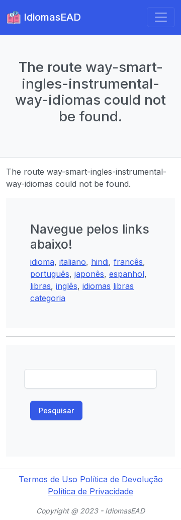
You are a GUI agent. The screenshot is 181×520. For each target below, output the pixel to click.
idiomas (96, 286)
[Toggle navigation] (161, 17)
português (49, 274)
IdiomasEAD (51, 17)
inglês (66, 286)
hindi (100, 262)
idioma (42, 262)
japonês (89, 274)
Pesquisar (56, 410)
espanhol (126, 274)
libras (40, 286)
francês (128, 262)
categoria (47, 298)
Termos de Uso (48, 479)
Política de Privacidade (90, 491)
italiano (72, 262)
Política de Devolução (121, 479)
